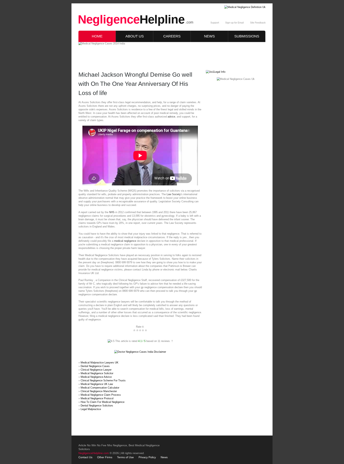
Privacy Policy (147, 457)
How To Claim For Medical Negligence (102, 401)
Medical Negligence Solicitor (97, 373)
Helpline (131, 19)
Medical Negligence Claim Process (101, 394)
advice (171, 116)
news (209, 36)
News (164, 457)
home (97, 36)
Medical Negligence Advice (96, 376)
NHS (111, 212)
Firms (108, 457)
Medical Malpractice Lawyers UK (99, 362)
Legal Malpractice (91, 409)
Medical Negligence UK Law (97, 384)
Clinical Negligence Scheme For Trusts (103, 380)
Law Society (174, 194)
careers (172, 36)
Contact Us (85, 457)
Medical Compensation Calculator (100, 387)
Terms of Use (125, 457)
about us (134, 36)
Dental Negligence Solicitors (97, 405)
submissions (246, 36)
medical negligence (125, 240)
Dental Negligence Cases (95, 366)
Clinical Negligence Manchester (99, 391)
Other (100, 457)
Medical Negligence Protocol (97, 398)
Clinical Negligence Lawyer (96, 369)
